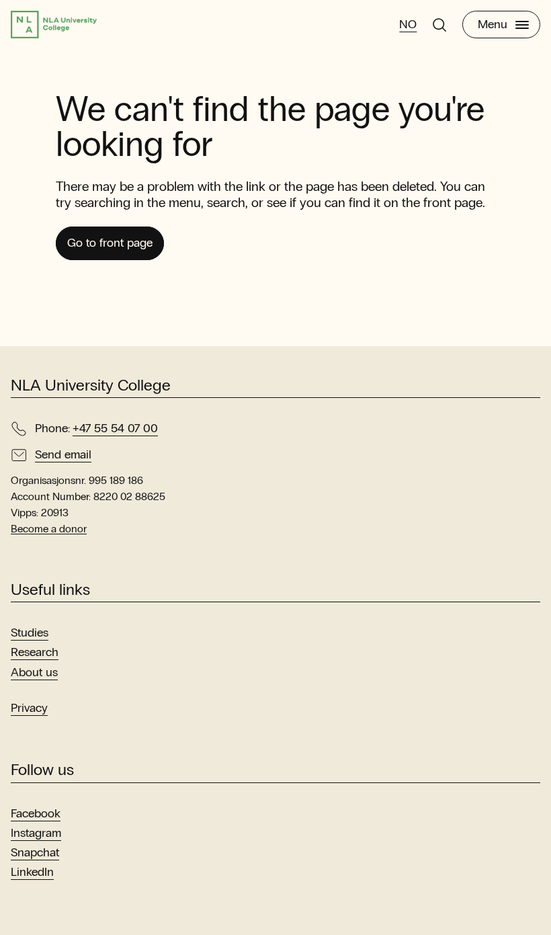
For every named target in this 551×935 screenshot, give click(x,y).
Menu (492, 24)
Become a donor (49, 528)
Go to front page (110, 242)
